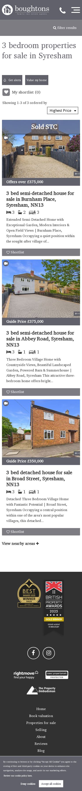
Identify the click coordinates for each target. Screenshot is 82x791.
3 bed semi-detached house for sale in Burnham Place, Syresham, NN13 (40, 199)
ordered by (38, 103)
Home (41, 709)
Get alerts (14, 80)
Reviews (41, 744)
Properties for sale (41, 723)
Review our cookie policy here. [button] (18, 775)
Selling (41, 730)
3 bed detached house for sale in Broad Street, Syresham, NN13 (39, 478)
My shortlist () (26, 92)
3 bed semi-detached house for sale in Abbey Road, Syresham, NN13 (40, 339)
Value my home (37, 80)
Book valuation (41, 716)
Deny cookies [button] (28, 783)
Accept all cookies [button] (51, 783)
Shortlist (17, 252)
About (41, 737)
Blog (41, 751)
